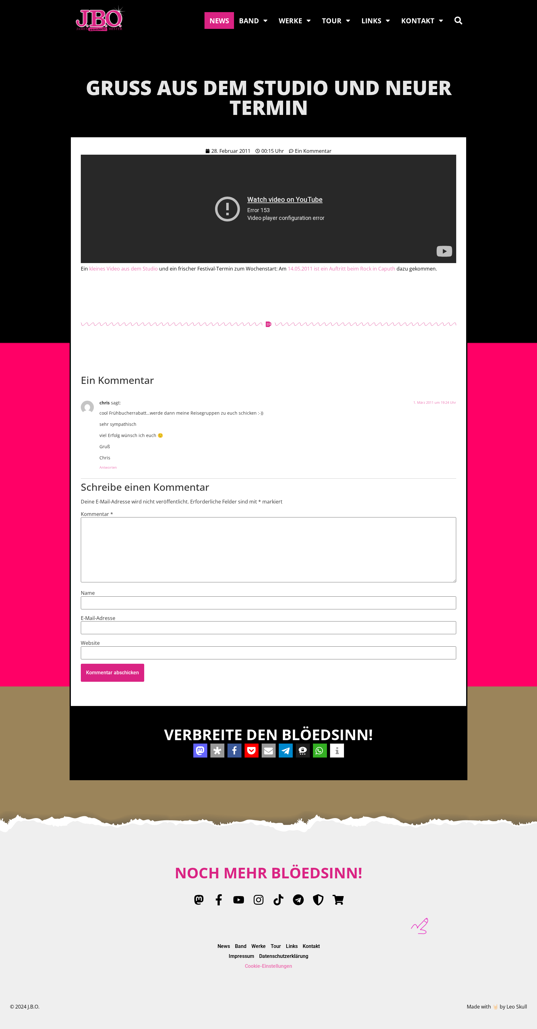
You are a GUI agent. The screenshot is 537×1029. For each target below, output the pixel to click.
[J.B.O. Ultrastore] (338, 899)
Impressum (241, 956)
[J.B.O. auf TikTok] (278, 899)
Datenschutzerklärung (283, 956)
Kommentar (97, 514)
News (219, 20)
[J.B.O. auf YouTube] (238, 899)
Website (90, 642)
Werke (290, 20)
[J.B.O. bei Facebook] (218, 899)
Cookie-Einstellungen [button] (268, 966)
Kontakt (417, 20)
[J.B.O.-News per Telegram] (298, 899)
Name (88, 592)
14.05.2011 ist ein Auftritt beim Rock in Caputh (341, 268)
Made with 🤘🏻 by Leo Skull (497, 1006)
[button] (458, 20)
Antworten (108, 467)
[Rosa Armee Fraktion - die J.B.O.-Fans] (318, 899)
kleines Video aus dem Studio (123, 268)
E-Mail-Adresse (98, 618)
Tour (332, 20)
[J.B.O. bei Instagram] (258, 899)
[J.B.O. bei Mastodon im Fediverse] (198, 899)
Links (371, 20)
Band (249, 20)
